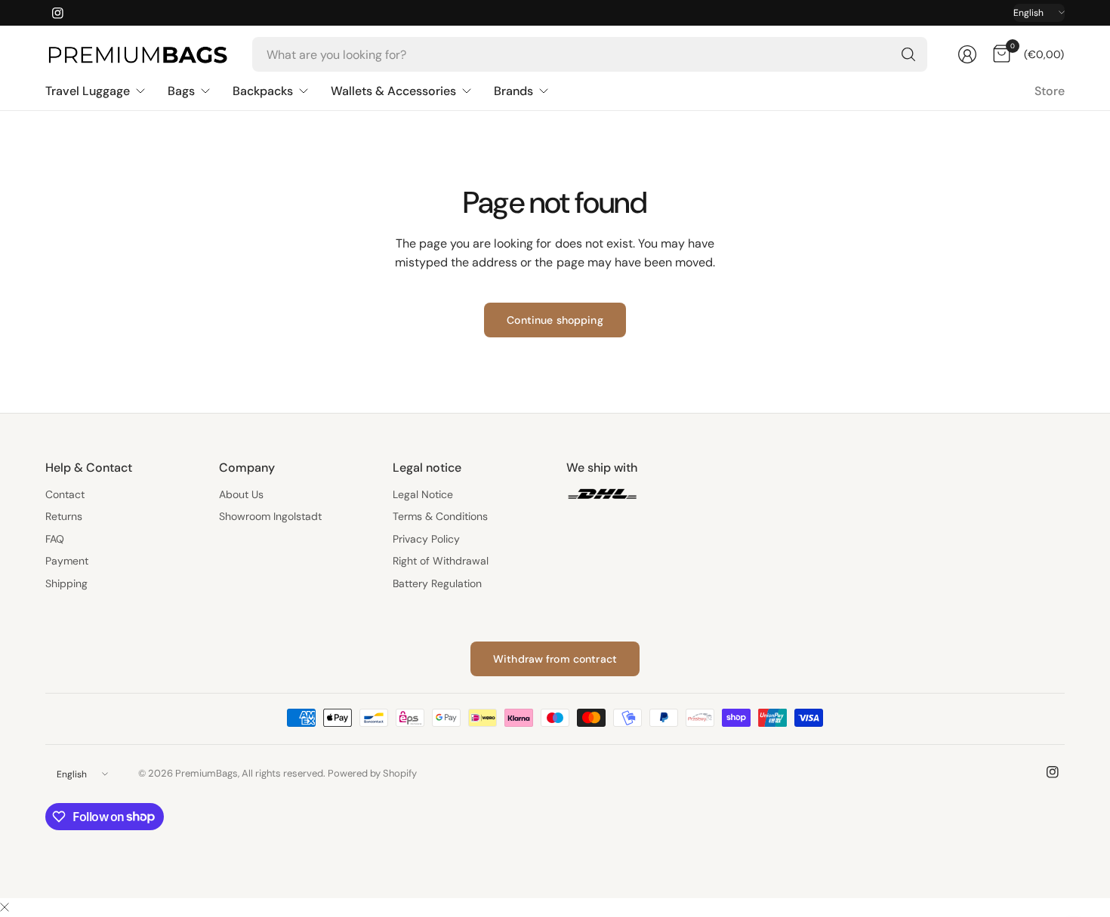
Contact (65, 494)
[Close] (4, 908)
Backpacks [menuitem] (263, 91)
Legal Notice (423, 494)
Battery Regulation (437, 583)
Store (1049, 91)
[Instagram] (57, 13)
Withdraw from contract (555, 659)
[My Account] (967, 54)
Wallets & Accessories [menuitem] (393, 91)
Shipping (66, 583)
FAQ (54, 539)
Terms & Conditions (440, 516)
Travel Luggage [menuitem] (87, 91)
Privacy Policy (426, 539)
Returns (63, 516)
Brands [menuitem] (513, 91)
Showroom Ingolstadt (270, 516)
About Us (241, 494)
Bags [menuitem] (181, 91)
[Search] (908, 54)
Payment (66, 561)
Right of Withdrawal (441, 561)
